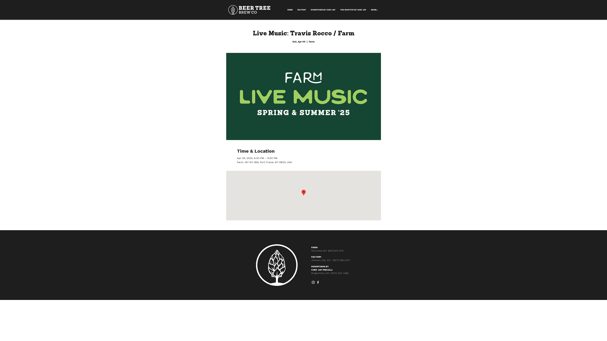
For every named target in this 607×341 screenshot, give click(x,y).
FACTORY (316, 257)
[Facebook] (318, 282)
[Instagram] (313, 282)
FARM (314, 247)
